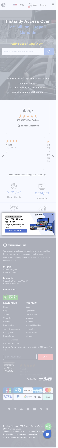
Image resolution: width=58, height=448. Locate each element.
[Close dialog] (53, 215)
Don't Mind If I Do (15, 231)
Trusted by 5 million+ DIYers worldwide (13, 216)
